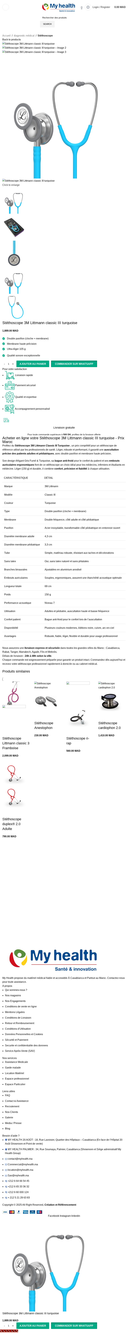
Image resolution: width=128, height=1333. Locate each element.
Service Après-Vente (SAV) (20, 1051)
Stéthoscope (45, 35)
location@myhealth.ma (20, 1170)
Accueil (6, 35)
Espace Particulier (15, 1084)
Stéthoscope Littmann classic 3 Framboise (15, 743)
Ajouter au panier (33, 364)
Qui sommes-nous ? (16, 990)
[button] (74, 364)
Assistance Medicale (16, 1062)
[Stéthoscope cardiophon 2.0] (112, 685)
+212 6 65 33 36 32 (18, 1186)
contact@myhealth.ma (20, 1158)
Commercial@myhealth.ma (23, 1164)
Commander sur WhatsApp (74, 364)
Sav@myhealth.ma (18, 1175)
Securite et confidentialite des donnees (26, 1045)
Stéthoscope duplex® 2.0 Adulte (11, 824)
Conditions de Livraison (18, 1017)
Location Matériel (14, 1073)
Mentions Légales (15, 1012)
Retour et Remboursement (19, 1023)
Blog (7, 1128)
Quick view (6, 732)
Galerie (9, 1117)
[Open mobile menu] (5, 7)
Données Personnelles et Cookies (24, 1034)
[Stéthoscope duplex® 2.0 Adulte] (14, 774)
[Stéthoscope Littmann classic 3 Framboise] (14, 693)
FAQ (7, 1095)
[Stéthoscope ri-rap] (78, 693)
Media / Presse (13, 1123)
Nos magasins (13, 995)
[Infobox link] (32, 854)
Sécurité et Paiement (16, 1040)
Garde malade (13, 1067)
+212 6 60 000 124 (18, 1192)
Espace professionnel (17, 1078)
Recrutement (12, 1106)
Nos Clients (11, 1112)
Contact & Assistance (17, 1101)
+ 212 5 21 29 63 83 (19, 1197)
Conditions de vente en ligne (21, 1006)
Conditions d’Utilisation (18, 1028)
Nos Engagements (15, 1001)
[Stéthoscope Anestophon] (48, 685)
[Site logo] (59, 7)
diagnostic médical (24, 35)
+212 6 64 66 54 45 (18, 1181)
